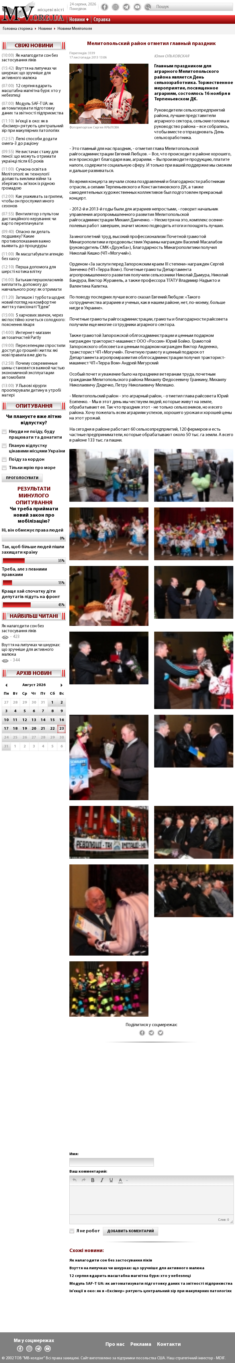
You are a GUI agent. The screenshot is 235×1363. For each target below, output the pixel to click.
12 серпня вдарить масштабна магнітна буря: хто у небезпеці (31, 91)
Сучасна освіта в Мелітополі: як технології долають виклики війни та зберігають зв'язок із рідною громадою (28, 179)
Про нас (115, 1344)
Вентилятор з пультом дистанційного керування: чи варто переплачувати (30, 219)
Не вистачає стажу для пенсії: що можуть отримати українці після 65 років (30, 157)
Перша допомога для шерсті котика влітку (29, 269)
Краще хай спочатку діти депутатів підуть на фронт (31, 594)
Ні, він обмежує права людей (32, 530)
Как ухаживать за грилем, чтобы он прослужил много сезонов (32, 201)
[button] (74, 1180)
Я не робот (88, 1231)
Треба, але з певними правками (24, 572)
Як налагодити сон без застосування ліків (30, 58)
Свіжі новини (34, 46)
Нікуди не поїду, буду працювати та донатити (35, 434)
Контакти (169, 1344)
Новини (77, 20)
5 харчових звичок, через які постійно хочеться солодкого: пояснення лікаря (33, 320)
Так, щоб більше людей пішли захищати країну (33, 550)
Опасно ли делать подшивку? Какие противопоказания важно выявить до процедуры (26, 239)
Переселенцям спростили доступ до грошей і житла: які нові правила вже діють (33, 351)
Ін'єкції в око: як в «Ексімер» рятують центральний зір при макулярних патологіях (32, 126)
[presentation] (74, 1181)
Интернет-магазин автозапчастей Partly (26, 335)
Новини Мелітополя (75, 29)
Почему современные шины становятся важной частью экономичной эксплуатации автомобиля (33, 371)
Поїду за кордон (26, 459)
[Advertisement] (151, 1103)
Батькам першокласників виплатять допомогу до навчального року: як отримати (32, 285)
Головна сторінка (18, 29)
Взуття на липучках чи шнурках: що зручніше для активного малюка (29, 73)
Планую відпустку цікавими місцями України (37, 449)
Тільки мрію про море (32, 468)
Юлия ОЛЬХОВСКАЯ (171, 56)
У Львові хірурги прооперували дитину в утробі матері (31, 391)
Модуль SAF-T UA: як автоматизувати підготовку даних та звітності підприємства (32, 109)
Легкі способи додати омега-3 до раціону (29, 141)
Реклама (140, 1344)
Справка (101, 20)
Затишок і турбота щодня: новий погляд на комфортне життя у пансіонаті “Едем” (33, 302)
